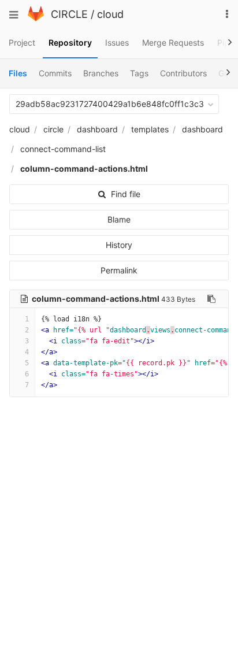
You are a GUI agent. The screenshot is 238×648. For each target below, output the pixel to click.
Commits (55, 73)
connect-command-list (63, 149)
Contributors (183, 73)
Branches (100, 73)
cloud (110, 14)
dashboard (97, 129)
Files (18, 73)
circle (53, 129)
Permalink (119, 270)
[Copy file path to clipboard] (211, 299)
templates (150, 129)
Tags (139, 73)
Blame (119, 219)
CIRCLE (69, 14)
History (119, 245)
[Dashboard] (36, 18)
